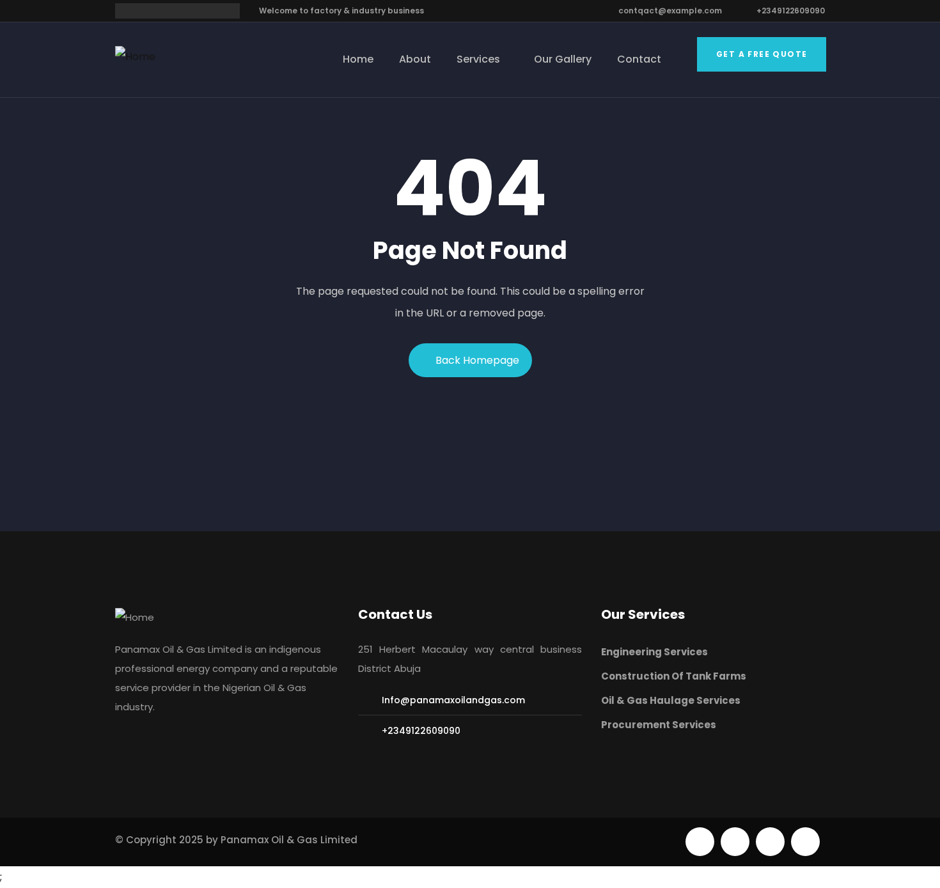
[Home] (135, 57)
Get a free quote (761, 54)
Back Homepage (477, 360)
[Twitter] (699, 841)
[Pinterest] (770, 841)
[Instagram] (805, 841)
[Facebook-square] (735, 841)
